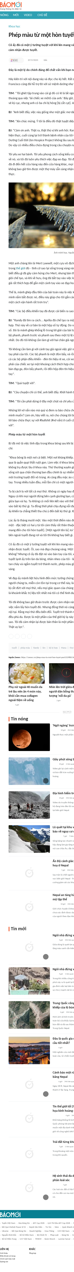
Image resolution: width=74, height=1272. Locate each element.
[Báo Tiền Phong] (56, 870)
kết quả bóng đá (19, 1231)
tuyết (14, 648)
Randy (36, 648)
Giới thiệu (4, 1253)
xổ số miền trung (9, 1239)
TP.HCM (38, 1239)
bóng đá (65, 1235)
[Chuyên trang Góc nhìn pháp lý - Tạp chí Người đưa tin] (11, 705)
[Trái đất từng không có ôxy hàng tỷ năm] (29, 1153)
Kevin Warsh (50, 1239)
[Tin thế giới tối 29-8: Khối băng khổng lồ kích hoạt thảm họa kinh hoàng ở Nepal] (29, 1118)
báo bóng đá (24, 1223)
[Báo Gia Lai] (58, 1116)
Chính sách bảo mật (7, 1259)
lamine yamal (64, 1239)
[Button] (20, 60)
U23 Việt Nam (63, 1231)
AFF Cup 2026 (38, 1223)
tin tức (48, 1227)
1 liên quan (69, 974)
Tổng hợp (32, 1253)
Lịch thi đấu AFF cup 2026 (59, 1223)
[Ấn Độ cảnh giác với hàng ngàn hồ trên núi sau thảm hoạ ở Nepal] (29, 873)
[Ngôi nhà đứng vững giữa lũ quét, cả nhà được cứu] (29, 981)
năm (57, 1227)
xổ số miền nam (27, 1235)
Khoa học (14, 26)
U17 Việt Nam (26, 1239)
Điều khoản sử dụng (7, 1256)
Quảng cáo (4, 1262)
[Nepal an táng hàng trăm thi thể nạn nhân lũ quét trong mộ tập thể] (29, 907)
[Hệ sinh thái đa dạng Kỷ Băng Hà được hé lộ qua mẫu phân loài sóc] (29, 1187)
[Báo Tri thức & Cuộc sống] (57, 1185)
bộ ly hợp (53, 648)
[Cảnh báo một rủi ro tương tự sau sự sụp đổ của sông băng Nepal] (29, 1084)
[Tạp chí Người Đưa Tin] (52, 701)
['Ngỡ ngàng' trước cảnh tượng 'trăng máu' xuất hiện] (29, 737)
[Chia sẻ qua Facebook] (11, 636)
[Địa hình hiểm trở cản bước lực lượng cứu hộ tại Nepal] (29, 805)
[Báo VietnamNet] (56, 904)
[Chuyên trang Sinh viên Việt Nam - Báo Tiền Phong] (56, 730)
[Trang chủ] (11, 6)
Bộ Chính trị (42, 1235)
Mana (63, 648)
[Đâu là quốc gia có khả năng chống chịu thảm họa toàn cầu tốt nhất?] (29, 1050)
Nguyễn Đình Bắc (9, 1235)
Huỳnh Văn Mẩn (35, 1227)
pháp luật (54, 1235)
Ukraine (5, 1231)
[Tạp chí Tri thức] (14, 60)
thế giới (20, 268)
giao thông (49, 1231)
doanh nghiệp (35, 1231)
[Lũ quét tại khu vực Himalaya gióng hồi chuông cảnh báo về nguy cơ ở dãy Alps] (29, 839)
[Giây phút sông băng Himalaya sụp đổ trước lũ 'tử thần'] (29, 771)
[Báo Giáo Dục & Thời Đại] (54, 1048)
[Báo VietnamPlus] (57, 837)
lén (44, 648)
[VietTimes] (55, 1013)
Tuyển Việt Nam (8, 1223)
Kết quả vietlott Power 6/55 (14, 1227)
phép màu (25, 648)
